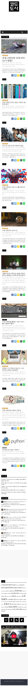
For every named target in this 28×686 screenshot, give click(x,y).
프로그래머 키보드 (5, 330)
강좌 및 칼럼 (5, 55)
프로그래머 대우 (20, 415)
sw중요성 (7, 278)
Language (4, 447)
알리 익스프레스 (16, 601)
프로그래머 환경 (7, 66)
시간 (5, 234)
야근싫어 (17, 280)
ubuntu (23, 591)
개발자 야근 (20, 278)
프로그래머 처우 (11, 417)
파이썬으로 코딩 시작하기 (11, 450)
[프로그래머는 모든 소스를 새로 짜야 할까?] (14, 169)
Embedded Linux (11, 585)
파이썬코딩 (10, 453)
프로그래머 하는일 (17, 417)
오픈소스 (16, 192)
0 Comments (17, 106)
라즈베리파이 (15, 593)
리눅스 (20, 149)
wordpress (5, 593)
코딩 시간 (18, 373)
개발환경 (4, 319)
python (3, 453)
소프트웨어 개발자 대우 (18, 414)
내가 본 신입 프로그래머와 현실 (12, 145)
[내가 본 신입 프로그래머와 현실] (14, 128)
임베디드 (19, 604)
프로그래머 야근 (7, 282)
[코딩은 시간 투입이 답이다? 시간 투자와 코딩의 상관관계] (14, 351)
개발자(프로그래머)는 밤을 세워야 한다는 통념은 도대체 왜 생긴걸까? (13, 274)
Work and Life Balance (13, 278)
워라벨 (21, 280)
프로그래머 (17, 64)
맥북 (17, 596)
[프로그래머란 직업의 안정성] (14, 394)
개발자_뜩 (5, 509)
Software (8, 64)
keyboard (3, 327)
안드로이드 (10, 601)
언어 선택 (8, 107)
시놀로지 (21, 599)
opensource (13, 149)
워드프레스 (14, 604)
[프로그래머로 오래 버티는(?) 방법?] (14, 40)
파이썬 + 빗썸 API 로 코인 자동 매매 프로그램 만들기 (12, 528)
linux (5, 149)
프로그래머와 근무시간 (10, 230)
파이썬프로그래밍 (16, 453)
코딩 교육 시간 (13, 373)
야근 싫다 (13, 280)
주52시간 (12, 234)
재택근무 (22, 604)
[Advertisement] (14, 22)
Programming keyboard (14, 327)
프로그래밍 (13, 66)
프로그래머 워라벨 (14, 282)
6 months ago (11, 545)
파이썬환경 (22, 453)
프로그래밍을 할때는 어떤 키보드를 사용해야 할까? (13, 322)
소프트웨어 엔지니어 (7, 280)
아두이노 (6, 601)
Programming (4, 64)
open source (9, 149)
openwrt (24, 587)
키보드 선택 (18, 328)
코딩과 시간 (22, 373)
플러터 (4, 611)
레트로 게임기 (9, 596)
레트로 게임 (3, 596)
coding (23, 190)
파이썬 (6, 453)
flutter (17, 585)
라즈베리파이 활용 (23, 593)
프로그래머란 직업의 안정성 (11, 410)
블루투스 (19, 596)
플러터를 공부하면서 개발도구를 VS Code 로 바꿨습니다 (13, 490)
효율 (10, 235)
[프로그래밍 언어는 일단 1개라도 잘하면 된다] (14, 85)
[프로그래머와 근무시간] (14, 213)
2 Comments (17, 62)
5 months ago (7, 506)
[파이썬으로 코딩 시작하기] (14, 438)
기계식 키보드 (21, 327)
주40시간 (8, 234)
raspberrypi (12, 591)
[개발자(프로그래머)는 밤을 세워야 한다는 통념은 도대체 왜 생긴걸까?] (14, 256)
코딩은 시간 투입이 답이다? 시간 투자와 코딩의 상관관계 (13, 369)
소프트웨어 (13, 64)
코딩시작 (10, 415)
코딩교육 (4, 375)
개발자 (22, 232)
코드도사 (12, 62)
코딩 (15, 234)
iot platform (21, 585)
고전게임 (9, 593)
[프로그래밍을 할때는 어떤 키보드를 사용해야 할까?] (14, 304)
